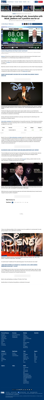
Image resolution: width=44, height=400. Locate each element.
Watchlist (25, 1)
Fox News (25, 379)
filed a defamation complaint (16, 137)
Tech (24, 351)
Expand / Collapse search (33, 2)
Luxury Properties (15, 355)
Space (24, 362)
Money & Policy (14, 336)
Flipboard (21, 389)
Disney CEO (25, 71)
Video (13, 365)
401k (2, 342)
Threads (27, 24)
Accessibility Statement (27, 377)
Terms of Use (25, 370)
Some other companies (6, 121)
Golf (35, 360)
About (24, 365)
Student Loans (3, 336)
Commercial (14, 354)
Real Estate (14, 351)
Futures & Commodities (27, 338)
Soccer (35, 359)
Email (31, 24)
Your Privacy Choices (23, 392)
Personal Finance (10, 1)
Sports (35, 351)
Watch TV (40, 1)
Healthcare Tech (26, 358)
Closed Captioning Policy (27, 376)
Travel (2, 355)
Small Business (14, 337)
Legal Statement (16, 394)
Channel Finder (25, 367)
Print (29, 24)
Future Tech (25, 359)
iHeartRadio (31, 389)
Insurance (3, 341)
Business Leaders (26, 342)
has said (24, 158)
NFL (35, 353)
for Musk (8, 62)
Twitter (25, 24)
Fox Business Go (26, 381)
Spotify (29, 389)
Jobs (24, 368)
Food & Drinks (3, 359)
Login (36, 1)
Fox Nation (25, 380)
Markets (20, 1)
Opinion (3, 365)
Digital (24, 353)
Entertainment (3, 353)
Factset (33, 393)
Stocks (24, 334)
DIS (2, 130)
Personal (13, 353)
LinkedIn (23, 389)
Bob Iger (3, 56)
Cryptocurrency (25, 337)
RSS (25, 389)
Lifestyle (3, 351)
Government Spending (16, 334)
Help (28, 392)
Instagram (17, 389)
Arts (2, 360)
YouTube (19, 389)
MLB (35, 355)
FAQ (24, 372)
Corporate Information (27, 375)
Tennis (35, 362)
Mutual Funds (25, 347)
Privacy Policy (25, 371)
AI (23, 360)
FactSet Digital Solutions (10, 394)
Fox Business (3, 1)
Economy (16, 1)
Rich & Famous (3, 354)
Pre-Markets (25, 346)
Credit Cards (3, 337)
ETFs (24, 341)
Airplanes (3, 358)
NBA (35, 354)
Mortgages (3, 334)
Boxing (35, 358)
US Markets (25, 336)
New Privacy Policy (13, 392)
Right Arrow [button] (42, 8)
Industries (25, 343)
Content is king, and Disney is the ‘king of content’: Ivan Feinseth (14, 50)
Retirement (3, 343)
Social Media (25, 354)
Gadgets (24, 355)
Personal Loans (3, 338)
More (28, 1)
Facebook (23, 24)
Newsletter (27, 389)
